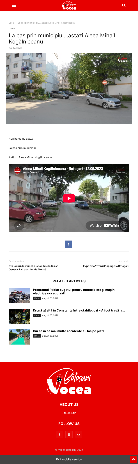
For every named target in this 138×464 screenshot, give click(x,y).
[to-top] (133, 458)
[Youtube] (78, 434)
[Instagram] (69, 434)
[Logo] (69, 393)
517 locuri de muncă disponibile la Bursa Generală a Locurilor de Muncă (33, 267)
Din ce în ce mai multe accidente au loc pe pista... (70, 331)
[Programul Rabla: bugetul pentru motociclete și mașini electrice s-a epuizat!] (19, 296)
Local (11, 22)
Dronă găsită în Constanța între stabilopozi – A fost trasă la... (79, 310)
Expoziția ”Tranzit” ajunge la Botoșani (106, 265)
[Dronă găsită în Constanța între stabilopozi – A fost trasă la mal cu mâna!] (19, 317)
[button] (14, 5)
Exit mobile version (69, 459)
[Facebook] (68, 244)
